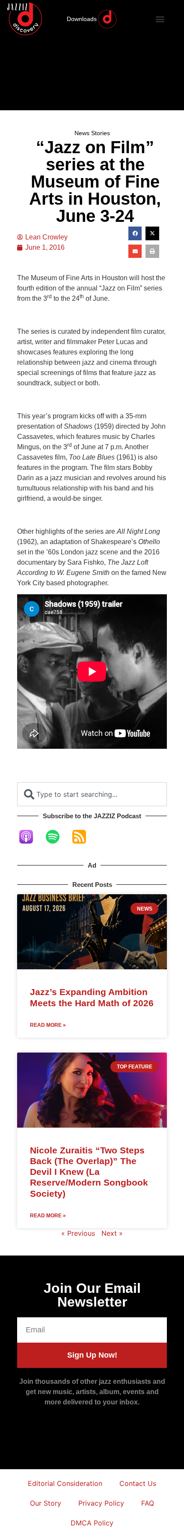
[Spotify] (57, 837)
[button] (160, 19)
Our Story (45, 1503)
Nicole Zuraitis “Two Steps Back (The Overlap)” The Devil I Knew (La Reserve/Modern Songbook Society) (89, 1171)
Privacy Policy (101, 1503)
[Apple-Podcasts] (30, 837)
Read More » (48, 1025)
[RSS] (83, 837)
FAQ (147, 1503)
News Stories (92, 133)
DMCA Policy (92, 1523)
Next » (112, 1233)
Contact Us (137, 1483)
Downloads (82, 18)
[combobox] (92, 794)
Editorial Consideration (65, 1483)
